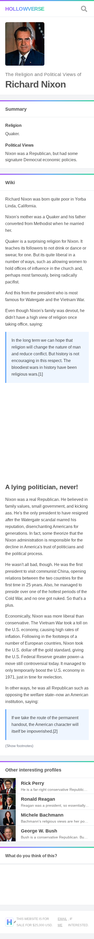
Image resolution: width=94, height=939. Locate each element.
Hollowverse (24, 9)
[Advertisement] (47, 432)
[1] (40, 374)
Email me (62, 922)
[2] (55, 731)
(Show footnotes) (19, 746)
